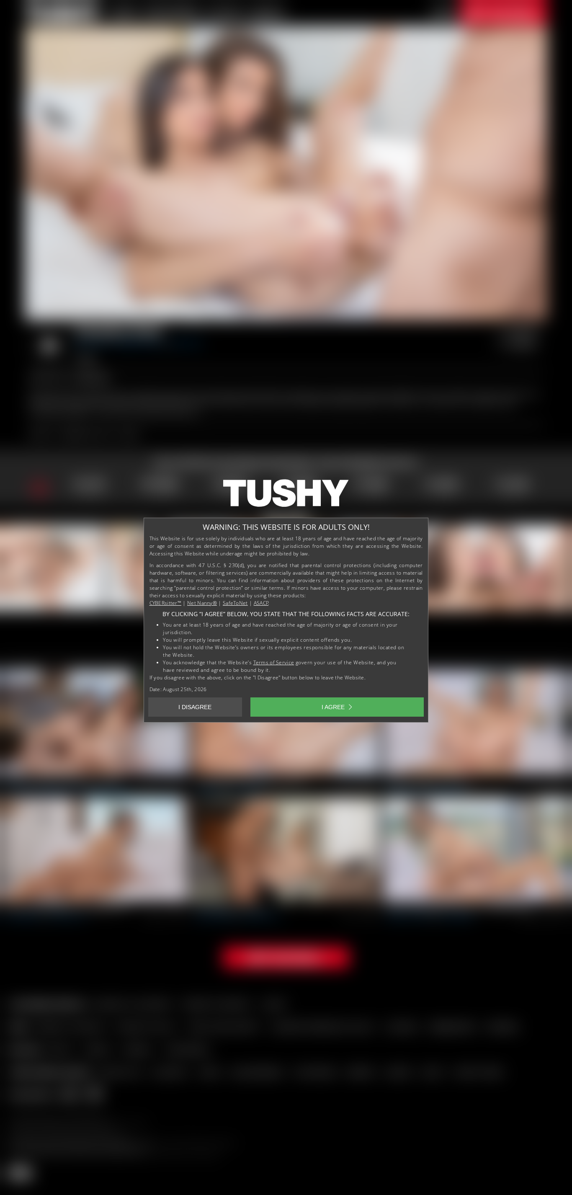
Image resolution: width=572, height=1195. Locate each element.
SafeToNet (235, 603)
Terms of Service (273, 662)
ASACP (261, 603)
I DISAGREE (194, 707)
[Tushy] (286, 496)
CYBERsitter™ (165, 603)
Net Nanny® (202, 603)
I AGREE (333, 707)
